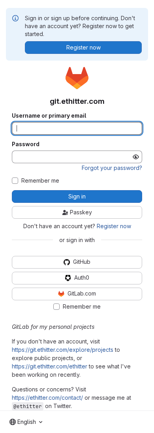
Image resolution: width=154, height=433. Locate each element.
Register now (114, 226)
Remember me (40, 180)
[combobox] (26, 422)
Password (25, 144)
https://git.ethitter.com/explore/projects (62, 349)
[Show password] (136, 157)
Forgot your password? (112, 167)
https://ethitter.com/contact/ (47, 397)
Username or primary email (49, 116)
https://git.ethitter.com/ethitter (49, 366)
